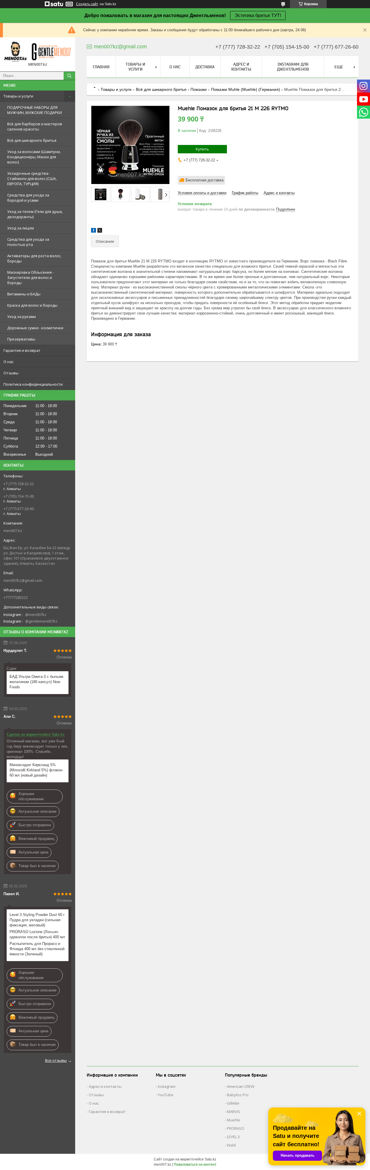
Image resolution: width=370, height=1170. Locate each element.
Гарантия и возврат (21, 350)
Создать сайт (87, 4)
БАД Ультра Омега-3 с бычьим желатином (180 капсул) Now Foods (36, 681)
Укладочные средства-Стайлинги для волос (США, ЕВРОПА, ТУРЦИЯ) (32, 178)
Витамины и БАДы (23, 294)
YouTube (165, 1094)
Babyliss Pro (238, 1094)
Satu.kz (210, 1159)
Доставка (204, 67)
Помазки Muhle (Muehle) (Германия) (245, 89)
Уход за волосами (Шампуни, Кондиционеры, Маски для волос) (34, 157)
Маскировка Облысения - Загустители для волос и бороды (30, 277)
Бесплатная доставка (204, 180)
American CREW (240, 1086)
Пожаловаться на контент (195, 1164)
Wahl (231, 1145)
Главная (101, 67)
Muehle (233, 1120)
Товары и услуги (18, 96)
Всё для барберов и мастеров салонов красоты (34, 126)
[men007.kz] (37, 52)
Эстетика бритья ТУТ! (258, 15)
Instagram (166, 1086)
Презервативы (21, 339)
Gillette (233, 1103)
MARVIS (233, 1111)
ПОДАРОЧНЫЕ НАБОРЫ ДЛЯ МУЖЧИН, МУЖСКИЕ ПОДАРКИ (34, 110)
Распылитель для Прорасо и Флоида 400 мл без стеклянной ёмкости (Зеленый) (37, 948)
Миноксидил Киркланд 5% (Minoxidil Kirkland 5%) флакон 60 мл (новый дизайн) (36, 770)
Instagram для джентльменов (293, 66)
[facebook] (93, 231)
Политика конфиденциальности (33, 384)
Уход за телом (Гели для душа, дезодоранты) (35, 214)
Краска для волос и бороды (32, 305)
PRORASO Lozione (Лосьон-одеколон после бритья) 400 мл (37, 934)
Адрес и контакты (241, 66)
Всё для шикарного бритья (31, 140)
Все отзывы (56, 1060)
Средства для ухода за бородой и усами (28, 197)
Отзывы (10, 373)
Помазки (198, 89)
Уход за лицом (20, 228)
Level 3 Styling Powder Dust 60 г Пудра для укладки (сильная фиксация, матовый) (37, 920)
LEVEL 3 (233, 1136)
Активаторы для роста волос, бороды (34, 258)
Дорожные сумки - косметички (35, 327)
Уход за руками (21, 316)
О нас (8, 361)
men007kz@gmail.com (22, 580)
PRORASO (235, 1128)
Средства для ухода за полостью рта (28, 242)
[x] (99, 231)
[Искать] (69, 75)
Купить (202, 149)
